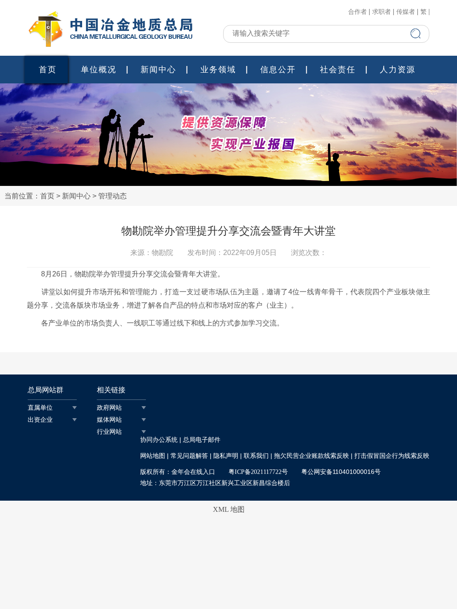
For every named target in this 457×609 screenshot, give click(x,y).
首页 (48, 69)
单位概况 (98, 69)
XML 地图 (229, 509)
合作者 (357, 12)
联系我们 (256, 456)
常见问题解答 (189, 456)
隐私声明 (225, 456)
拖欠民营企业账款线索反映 (311, 456)
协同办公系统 (159, 439)
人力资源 (397, 69)
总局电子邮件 (201, 439)
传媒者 (405, 12)
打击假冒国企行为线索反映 (391, 456)
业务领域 (218, 69)
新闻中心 (158, 69)
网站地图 (152, 456)
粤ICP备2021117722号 (258, 472)
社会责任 (338, 69)
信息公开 (278, 69)
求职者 (381, 12)
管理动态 (112, 196)
